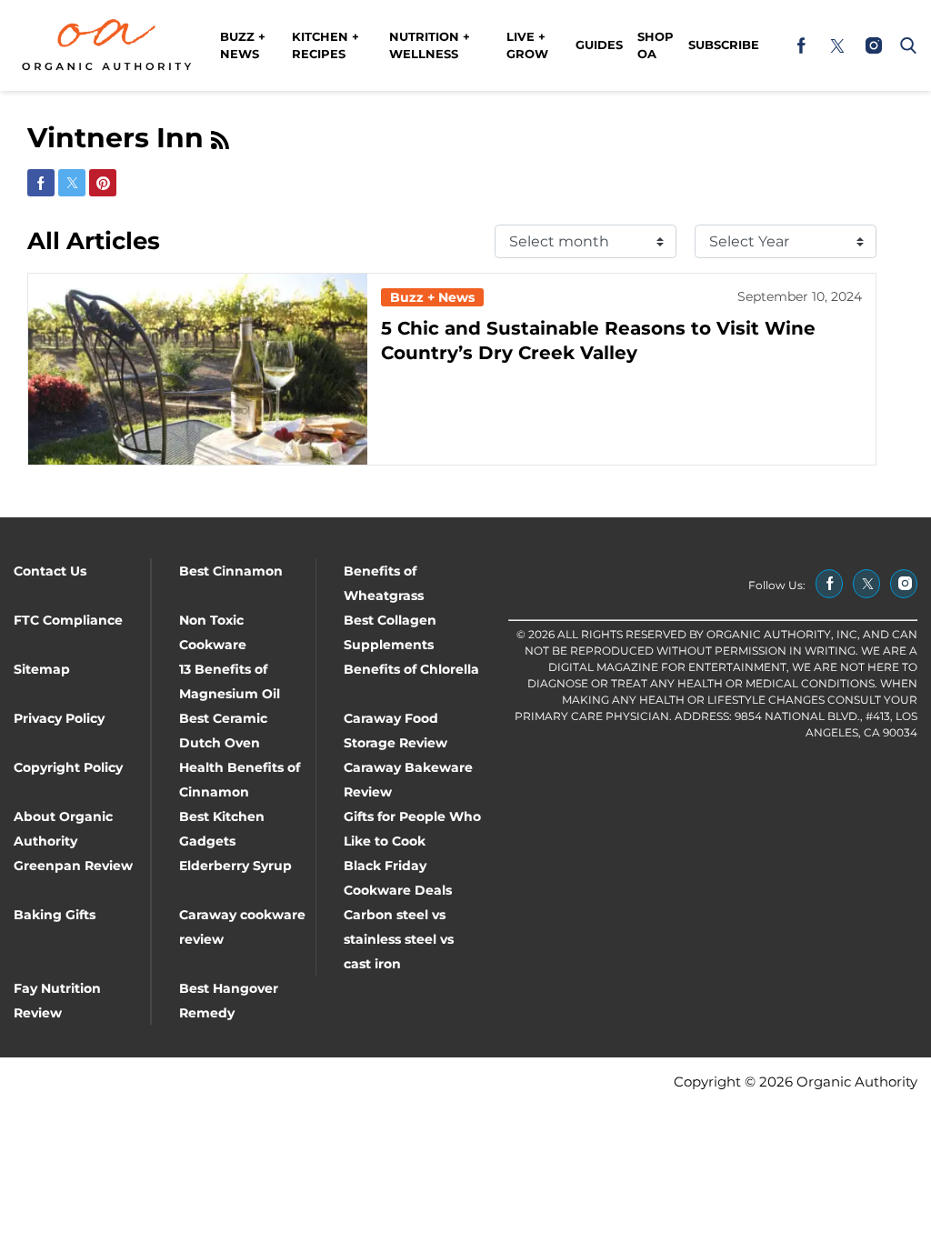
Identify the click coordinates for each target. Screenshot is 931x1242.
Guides (599, 44)
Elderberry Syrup (235, 865)
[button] (904, 45)
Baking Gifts (54, 914)
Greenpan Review (73, 865)
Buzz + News (242, 45)
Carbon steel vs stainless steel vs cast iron (399, 939)
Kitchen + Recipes (325, 45)
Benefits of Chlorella (411, 669)
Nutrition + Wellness (429, 45)
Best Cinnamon (231, 571)
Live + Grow (527, 45)
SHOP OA (655, 45)
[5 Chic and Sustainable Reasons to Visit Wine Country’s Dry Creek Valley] (197, 369)
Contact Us (50, 571)
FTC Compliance (68, 620)
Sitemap (42, 669)
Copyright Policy (68, 767)
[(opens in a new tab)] (801, 45)
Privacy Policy (59, 718)
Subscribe (723, 44)
